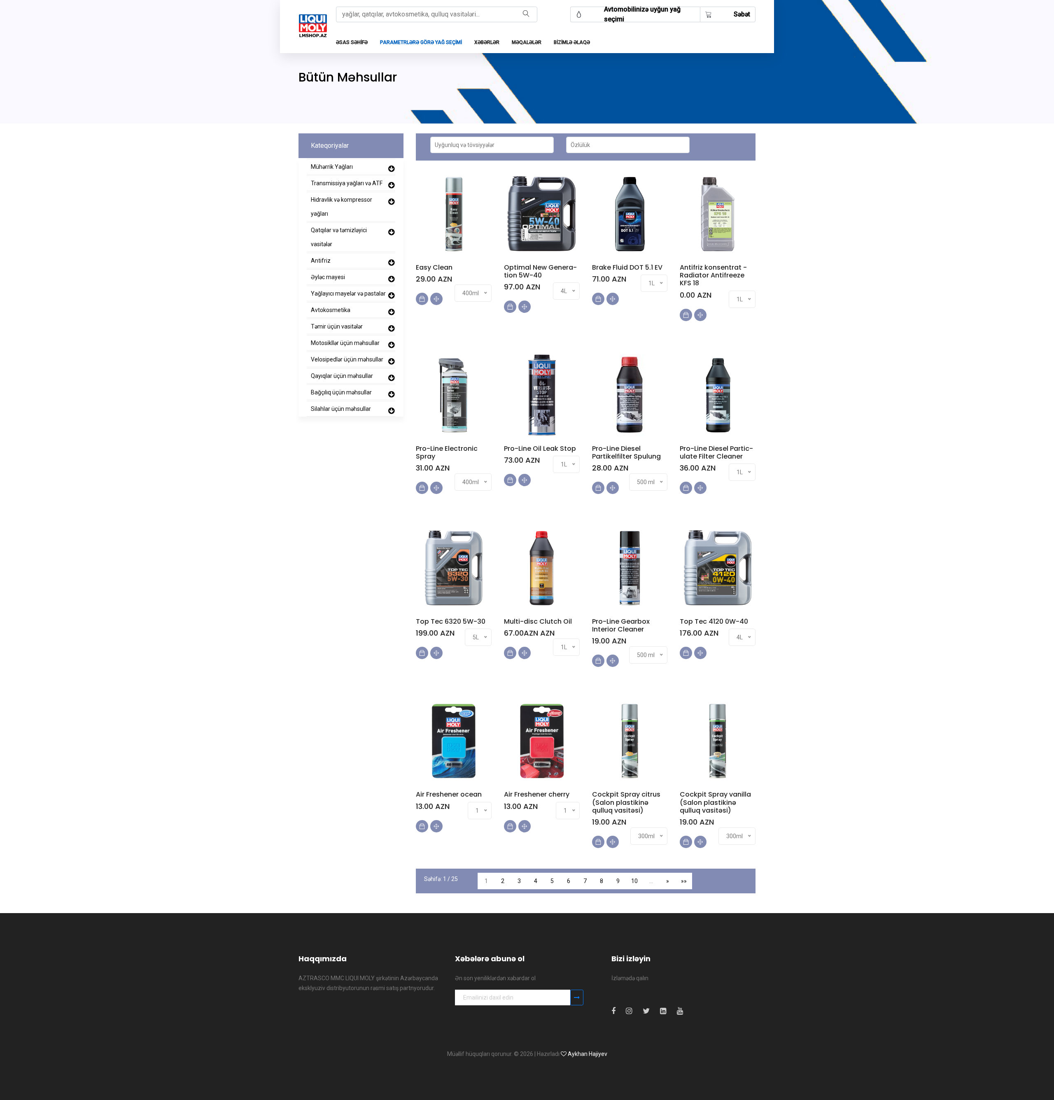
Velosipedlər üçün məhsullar (347, 359)
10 (634, 881)
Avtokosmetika (330, 310)
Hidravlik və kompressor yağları (341, 206)
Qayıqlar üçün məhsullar (342, 376)
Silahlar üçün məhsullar (341, 409)
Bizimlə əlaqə (572, 42)
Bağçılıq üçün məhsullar (341, 392)
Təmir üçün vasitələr (337, 326)
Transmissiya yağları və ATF (346, 183)
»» (684, 881)
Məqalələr (526, 42)
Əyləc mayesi (328, 277)
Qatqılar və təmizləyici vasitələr (339, 237)
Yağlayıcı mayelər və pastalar (348, 293)
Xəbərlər (486, 42)
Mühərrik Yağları (332, 166)
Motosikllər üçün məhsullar (345, 343)
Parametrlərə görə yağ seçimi (421, 42)
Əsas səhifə (352, 42)
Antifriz (321, 260)
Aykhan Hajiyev (587, 1054)
